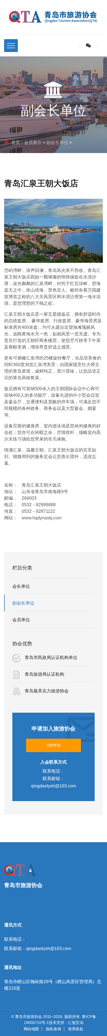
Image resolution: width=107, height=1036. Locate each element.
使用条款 (75, 1029)
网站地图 (31, 1029)
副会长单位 (57, 142)
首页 (15, 142)
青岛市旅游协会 (28, 1016)
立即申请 (53, 745)
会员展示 (33, 142)
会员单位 (21, 619)
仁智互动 (75, 1022)
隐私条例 (53, 1029)
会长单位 (21, 586)
